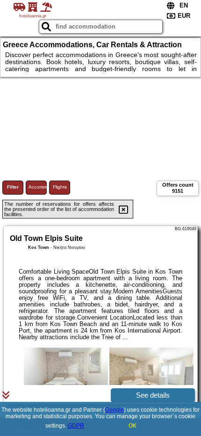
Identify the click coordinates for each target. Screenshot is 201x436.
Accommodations (38, 186)
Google (114, 410)
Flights (60, 186)
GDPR (76, 425)
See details (153, 395)
